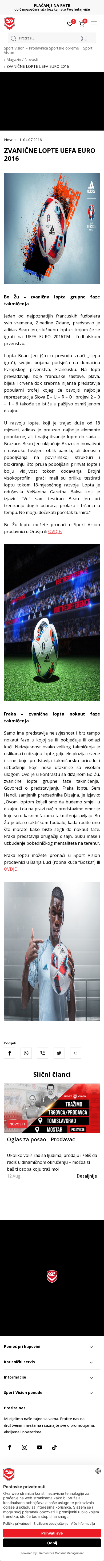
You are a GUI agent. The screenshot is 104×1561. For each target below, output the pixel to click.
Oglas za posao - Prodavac (41, 1139)
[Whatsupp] (26, 1053)
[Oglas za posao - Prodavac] (52, 1108)
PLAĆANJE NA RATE (52, 5)
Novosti (31, 59)
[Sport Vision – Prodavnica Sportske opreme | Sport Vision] (9, 23)
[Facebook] (9, 1053)
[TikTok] (54, 1447)
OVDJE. (55, 531)
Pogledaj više (78, 9)
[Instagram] (24, 1447)
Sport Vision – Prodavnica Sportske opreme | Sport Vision (48, 50)
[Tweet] (59, 1053)
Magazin (13, 59)
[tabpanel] (52, 1132)
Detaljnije (87, 1176)
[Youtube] (39, 1447)
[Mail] (75, 1053)
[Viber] (42, 1053)
